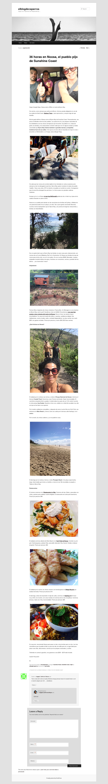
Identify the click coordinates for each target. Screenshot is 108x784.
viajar (71, 664)
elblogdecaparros (28, 9)
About (25, 43)
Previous (82, 48)
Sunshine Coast (66, 664)
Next (88, 48)
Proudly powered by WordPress (54, 778)
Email (33, 752)
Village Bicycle (69, 589)
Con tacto (32, 43)
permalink (47, 666)
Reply (34, 685)
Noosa (59, 664)
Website (33, 761)
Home (20, 43)
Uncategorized (44, 664)
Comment (33, 721)
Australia (55, 664)
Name (33, 744)
